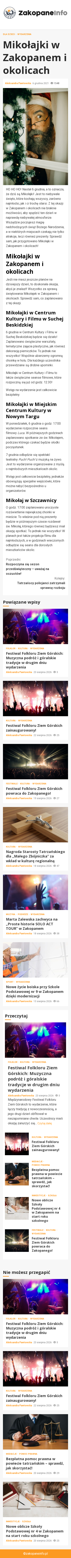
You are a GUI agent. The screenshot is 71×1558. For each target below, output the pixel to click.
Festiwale (12, 784)
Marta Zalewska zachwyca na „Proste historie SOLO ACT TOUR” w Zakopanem (35, 892)
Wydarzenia (24, 34)
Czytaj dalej (44, 1123)
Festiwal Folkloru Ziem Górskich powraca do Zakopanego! (35, 761)
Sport (10, 982)
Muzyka (11, 914)
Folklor (11, 648)
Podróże (23, 914)
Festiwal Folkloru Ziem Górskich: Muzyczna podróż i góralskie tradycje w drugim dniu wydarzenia (35, 626)
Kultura (23, 648)
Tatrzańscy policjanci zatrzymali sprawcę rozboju (41, 583)
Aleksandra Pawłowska (18, 83)
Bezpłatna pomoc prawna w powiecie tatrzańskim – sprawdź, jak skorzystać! (17, 1174)
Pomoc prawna (41, 1165)
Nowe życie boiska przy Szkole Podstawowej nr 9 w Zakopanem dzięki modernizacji (35, 960)
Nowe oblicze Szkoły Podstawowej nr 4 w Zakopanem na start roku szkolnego (17, 1208)
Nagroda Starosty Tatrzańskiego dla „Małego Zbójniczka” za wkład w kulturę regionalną (35, 824)
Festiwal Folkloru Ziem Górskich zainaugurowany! (35, 698)
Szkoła (52, 1195)
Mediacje (37, 1161)
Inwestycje (39, 1195)
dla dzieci (9, 34)
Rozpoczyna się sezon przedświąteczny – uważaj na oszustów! (27, 567)
